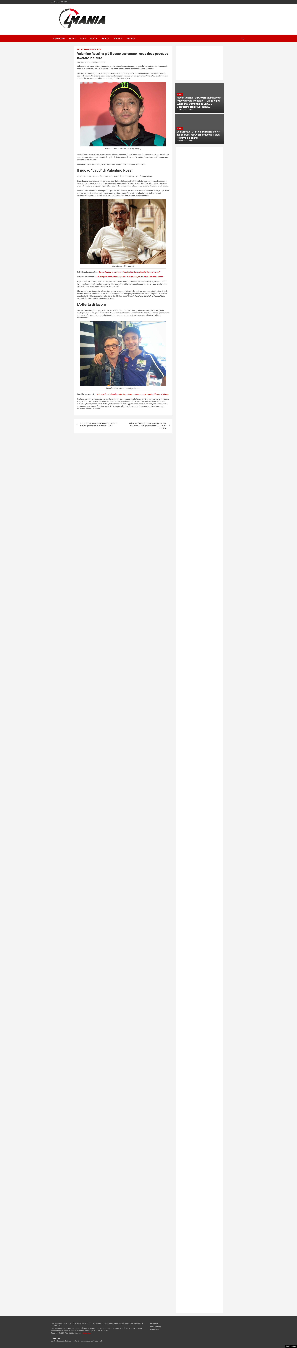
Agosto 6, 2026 (181, 110)
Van (82, 38)
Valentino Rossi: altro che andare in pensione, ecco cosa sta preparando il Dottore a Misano (133, 394)
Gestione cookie (291, 1346)
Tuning (117, 38)
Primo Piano (59, 38)
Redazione (154, 1323)
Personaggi (89, 49)
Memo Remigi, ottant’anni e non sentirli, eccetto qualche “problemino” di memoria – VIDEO (98, 424)
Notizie (130, 38)
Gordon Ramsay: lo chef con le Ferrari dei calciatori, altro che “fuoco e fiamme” (129, 272)
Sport (104, 38)
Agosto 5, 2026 (181, 141)
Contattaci (86, 1333)
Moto (92, 38)
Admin (191, 110)
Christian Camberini (99, 62)
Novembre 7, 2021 (83, 62)
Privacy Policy (155, 1326)
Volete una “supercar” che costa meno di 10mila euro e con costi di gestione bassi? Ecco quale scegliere (147, 425)
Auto (71, 38)
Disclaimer (154, 1330)
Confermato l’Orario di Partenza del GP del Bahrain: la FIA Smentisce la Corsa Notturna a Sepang (198, 134)
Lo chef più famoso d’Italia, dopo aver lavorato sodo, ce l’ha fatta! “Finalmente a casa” (130, 277)
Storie (98, 49)
